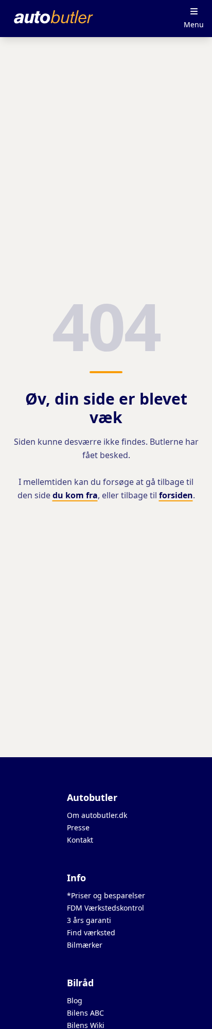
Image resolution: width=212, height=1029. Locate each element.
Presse (78, 827)
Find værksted (91, 932)
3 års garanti (89, 920)
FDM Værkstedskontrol (105, 908)
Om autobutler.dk (97, 815)
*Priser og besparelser (106, 895)
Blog (74, 1000)
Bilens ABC (85, 1013)
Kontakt (80, 840)
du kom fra (75, 495)
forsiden (176, 495)
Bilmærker (84, 945)
